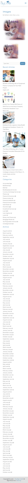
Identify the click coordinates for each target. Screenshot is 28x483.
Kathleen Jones (8, 15)
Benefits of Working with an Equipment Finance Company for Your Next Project (14, 85)
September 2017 (7, 379)
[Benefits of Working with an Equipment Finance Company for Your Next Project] (8, 76)
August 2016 (6, 392)
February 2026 (7, 235)
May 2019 (5, 343)
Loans (4, 215)
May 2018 (5, 364)
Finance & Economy (8, 196)
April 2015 (5, 404)
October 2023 (7, 256)
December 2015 (7, 398)
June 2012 (5, 466)
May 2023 (5, 265)
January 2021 (6, 311)
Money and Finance (8, 217)
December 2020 (7, 313)
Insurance (5, 207)
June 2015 (6, 402)
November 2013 (7, 438)
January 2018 (6, 373)
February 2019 (7, 349)
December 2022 (7, 269)
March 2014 (6, 430)
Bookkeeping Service (9, 190)
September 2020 (7, 318)
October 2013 (6, 440)
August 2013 (6, 444)
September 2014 (7, 417)
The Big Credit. (19, 479)
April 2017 (5, 383)
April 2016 (5, 396)
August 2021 (6, 296)
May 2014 (5, 425)
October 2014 (6, 415)
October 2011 (6, 472)
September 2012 (7, 459)
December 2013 (7, 436)
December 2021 (7, 290)
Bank (4, 188)
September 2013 (7, 442)
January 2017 (6, 387)
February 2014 (7, 432)
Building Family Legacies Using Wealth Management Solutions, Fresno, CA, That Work (14, 127)
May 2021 (5, 303)
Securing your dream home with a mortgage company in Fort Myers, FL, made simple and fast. (13, 172)
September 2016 (7, 389)
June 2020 (6, 322)
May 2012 (5, 468)
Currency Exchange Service (11, 192)
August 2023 (6, 260)
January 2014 (6, 434)
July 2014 (5, 421)
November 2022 (7, 271)
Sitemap (18, 480)
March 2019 (6, 347)
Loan (4, 211)
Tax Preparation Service (9, 221)
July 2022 (5, 279)
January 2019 (6, 351)
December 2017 (7, 375)
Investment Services (8, 209)
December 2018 (7, 353)
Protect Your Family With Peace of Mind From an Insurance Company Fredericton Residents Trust (13, 106)
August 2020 (6, 320)
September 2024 (7, 246)
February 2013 (7, 457)
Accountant (6, 183)
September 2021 (7, 294)
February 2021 (7, 309)
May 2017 (5, 381)
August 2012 (6, 461)
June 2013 (6, 449)
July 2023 (5, 262)
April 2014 (5, 428)
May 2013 (5, 451)
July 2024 (5, 250)
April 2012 (5, 470)
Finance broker (7, 198)
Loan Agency (6, 213)
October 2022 (6, 273)
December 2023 (7, 254)
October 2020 (7, 315)
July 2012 (5, 464)
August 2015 (6, 400)
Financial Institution (8, 200)
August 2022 (6, 277)
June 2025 (6, 241)
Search (22, 63)
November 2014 (7, 413)
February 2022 (7, 286)
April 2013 (5, 453)
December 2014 (7, 411)
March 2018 (6, 368)
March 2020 (6, 326)
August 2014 (6, 419)
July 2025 (5, 239)
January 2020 (7, 330)
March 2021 (6, 307)
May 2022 (5, 282)
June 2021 (5, 301)
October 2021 (6, 292)
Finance (5, 194)
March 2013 (6, 455)
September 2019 (7, 339)
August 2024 (6, 248)
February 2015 (7, 406)
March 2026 (6, 233)
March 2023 (6, 267)
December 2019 (7, 332)
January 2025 (6, 243)
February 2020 (7, 328)
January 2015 (6, 408)
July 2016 (5, 394)
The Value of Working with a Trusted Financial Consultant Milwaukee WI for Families (14, 151)
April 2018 (5, 366)
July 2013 (5, 447)
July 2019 (5, 341)
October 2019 (6, 337)
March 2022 (6, 284)
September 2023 (7, 258)
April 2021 (5, 305)
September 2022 (7, 275)
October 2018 (6, 358)
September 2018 (7, 360)
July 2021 (5, 298)
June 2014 (6, 423)
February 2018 (7, 370)
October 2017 (6, 377)
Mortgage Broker (8, 219)
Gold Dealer (6, 204)
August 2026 (6, 231)
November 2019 (7, 334)
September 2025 (7, 237)
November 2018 (7, 356)
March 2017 (6, 385)
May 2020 (5, 324)
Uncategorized (7, 223)
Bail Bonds (6, 185)
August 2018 (6, 362)
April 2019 (5, 345)
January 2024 (6, 252)
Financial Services (8, 202)
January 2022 (6, 288)
